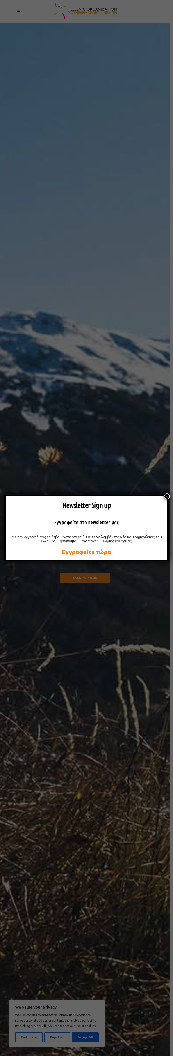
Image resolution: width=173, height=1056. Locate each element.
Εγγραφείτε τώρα (86, 552)
